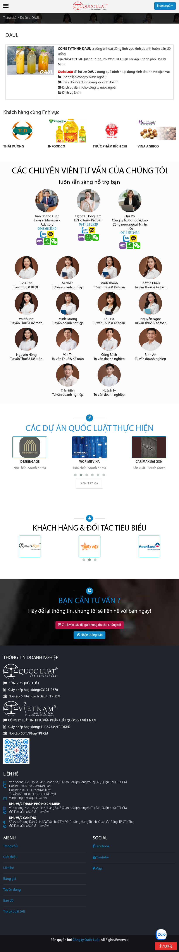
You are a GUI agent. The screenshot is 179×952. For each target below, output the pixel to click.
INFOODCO (56, 146)
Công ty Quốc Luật (86, 940)
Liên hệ (8, 868)
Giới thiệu (10, 857)
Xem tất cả (89, 483)
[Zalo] (43, 234)
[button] (6, 6)
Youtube (102, 857)
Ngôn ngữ (164, 6)
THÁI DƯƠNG (13, 146)
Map (98, 868)
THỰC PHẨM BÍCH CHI (110, 146)
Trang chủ (10, 846)
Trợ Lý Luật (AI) (14, 911)
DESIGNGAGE (30, 462)
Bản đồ (8, 900)
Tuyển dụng (12, 890)
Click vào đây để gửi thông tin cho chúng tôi (91, 625)
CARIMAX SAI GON (149, 462)
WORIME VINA (89, 462)
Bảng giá (9, 879)
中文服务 (166, 946)
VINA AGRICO (148, 146)
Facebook (102, 846)
